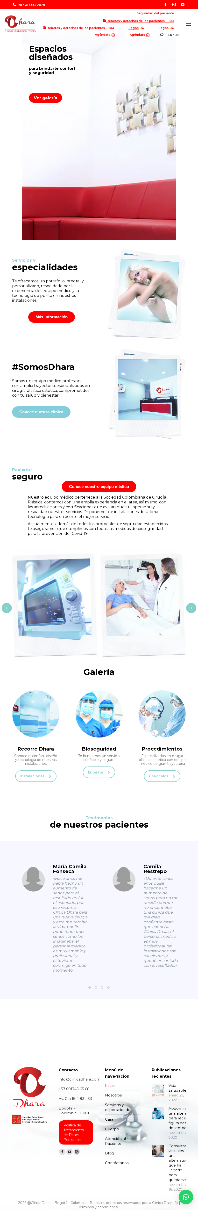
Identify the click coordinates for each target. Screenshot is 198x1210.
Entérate (95, 772)
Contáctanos (116, 1162)
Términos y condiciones (98, 1207)
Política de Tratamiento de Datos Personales (74, 1132)
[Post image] (158, 1090)
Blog (109, 1153)
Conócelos (158, 776)
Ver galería (45, 97)
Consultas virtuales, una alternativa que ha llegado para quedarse (178, 1163)
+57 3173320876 (31, 5)
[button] (89, 987)
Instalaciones (32, 776)
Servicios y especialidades (118, 1107)
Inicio (110, 1085)
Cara (109, 1119)
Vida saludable (177, 1088)
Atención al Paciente (115, 1141)
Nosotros (113, 1095)
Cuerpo (112, 1129)
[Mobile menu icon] (188, 24)
